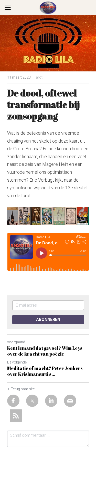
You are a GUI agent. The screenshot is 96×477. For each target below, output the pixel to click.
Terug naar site (23, 389)
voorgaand (16, 342)
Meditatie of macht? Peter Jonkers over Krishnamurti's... (45, 371)
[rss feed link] (16, 415)
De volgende (17, 362)
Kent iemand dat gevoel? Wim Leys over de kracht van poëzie (44, 351)
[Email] (70, 401)
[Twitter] (32, 401)
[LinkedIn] (51, 401)
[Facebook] (13, 401)
